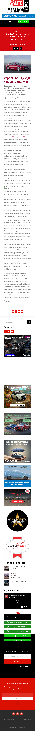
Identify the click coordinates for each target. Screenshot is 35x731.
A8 (13, 137)
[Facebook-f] (5, 331)
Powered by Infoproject (17, 727)
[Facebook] (13, 311)
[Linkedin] (19, 311)
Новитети (17, 31)
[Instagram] (16, 311)
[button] (9, 21)
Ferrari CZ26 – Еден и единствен (18, 582)
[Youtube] (12, 331)
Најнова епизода (13, 590)
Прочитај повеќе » (15, 570)
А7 (24, 137)
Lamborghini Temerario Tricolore (19, 567)
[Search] (29, 322)
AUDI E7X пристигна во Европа (19, 574)
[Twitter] (8, 331)
